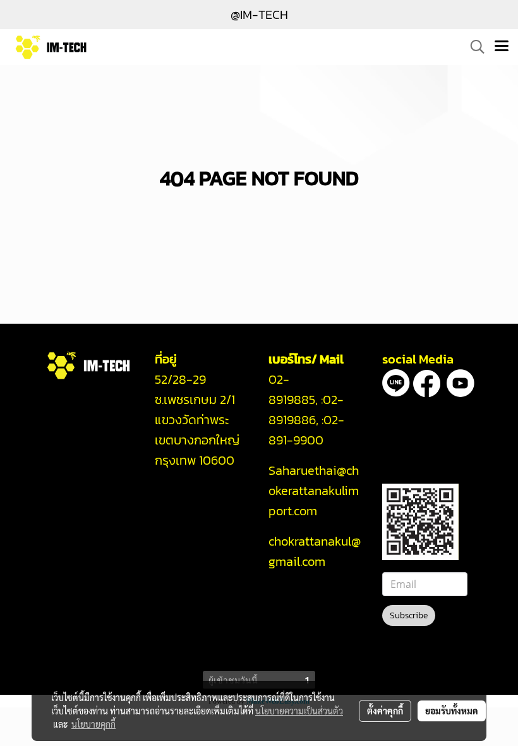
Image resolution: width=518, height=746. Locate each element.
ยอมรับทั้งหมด (451, 710)
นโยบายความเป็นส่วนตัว (299, 710)
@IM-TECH (259, 14)
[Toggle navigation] (501, 47)
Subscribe (409, 615)
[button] (473, 47)
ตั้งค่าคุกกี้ (385, 710)
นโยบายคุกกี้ (93, 724)
